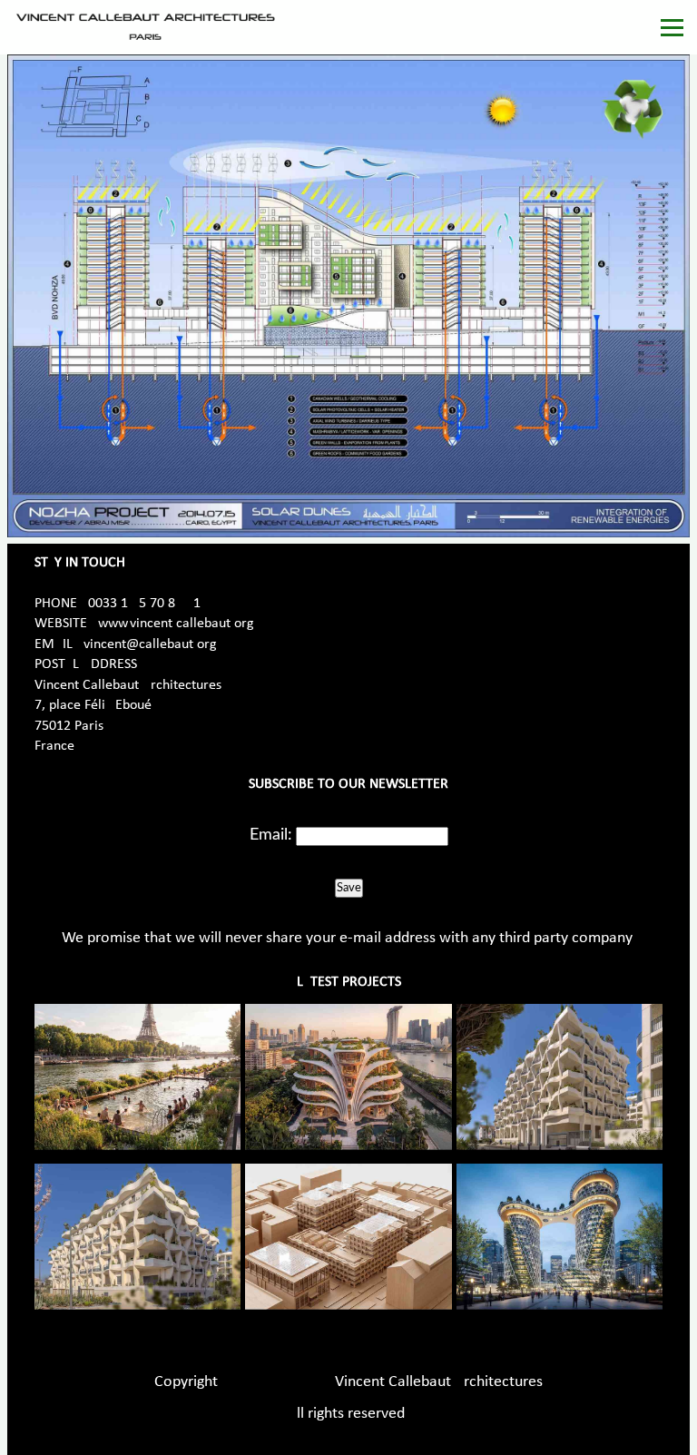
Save (349, 887)
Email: (271, 835)
